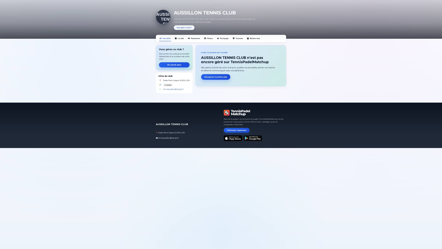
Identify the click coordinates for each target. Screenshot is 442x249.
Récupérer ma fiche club (215, 77)
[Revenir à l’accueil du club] (163, 17)
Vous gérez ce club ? (184, 27)
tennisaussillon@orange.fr (173, 89)
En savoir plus (174, 65)
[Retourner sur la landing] (237, 113)
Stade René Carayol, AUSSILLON (176, 80)
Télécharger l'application (237, 130)
